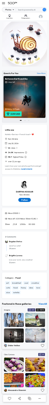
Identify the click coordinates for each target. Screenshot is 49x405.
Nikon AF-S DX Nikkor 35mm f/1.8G (22, 219)
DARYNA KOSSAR (24, 191)
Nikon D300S (13, 213)
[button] (44, 10)
